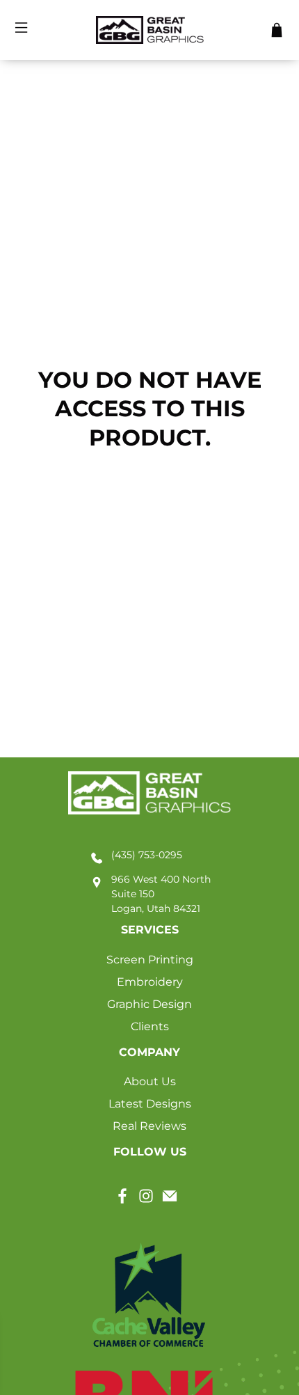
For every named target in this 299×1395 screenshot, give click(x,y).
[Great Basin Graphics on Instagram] (146, 1200)
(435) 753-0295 (146, 855)
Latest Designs (149, 1103)
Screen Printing (149, 959)
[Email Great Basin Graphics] (169, 1200)
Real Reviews (149, 1126)
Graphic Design (149, 1004)
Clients (150, 1026)
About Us (150, 1081)
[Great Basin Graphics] (150, 30)
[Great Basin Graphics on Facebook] (122, 1200)
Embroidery (150, 981)
